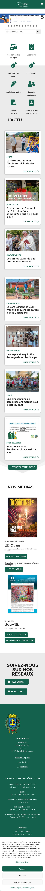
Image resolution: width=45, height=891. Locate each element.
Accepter (22, 869)
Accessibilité (22, 767)
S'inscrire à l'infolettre (21, 640)
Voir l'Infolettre (17, 634)
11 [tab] (36, 26)
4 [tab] (17, 26)
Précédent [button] (3, 18)
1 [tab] (8, 26)
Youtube (16, 691)
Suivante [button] (42, 18)
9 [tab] (30, 26)
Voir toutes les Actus (23, 467)
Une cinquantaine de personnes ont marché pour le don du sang (22, 402)
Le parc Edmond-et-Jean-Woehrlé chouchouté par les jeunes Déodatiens (22, 310)
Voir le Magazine (17, 556)
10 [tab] (33, 26)
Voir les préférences (22, 882)
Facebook (17, 681)
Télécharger (15, 569)
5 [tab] (19, 26)
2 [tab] (11, 26)
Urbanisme (31, 55)
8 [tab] (28, 26)
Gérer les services (22, 862)
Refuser (22, 875)
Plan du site (22, 762)
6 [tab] (22, 26)
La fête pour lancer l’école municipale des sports (20, 163)
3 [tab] (14, 26)
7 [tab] (25, 26)
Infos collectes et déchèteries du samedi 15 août (21, 449)
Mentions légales (15, 888)
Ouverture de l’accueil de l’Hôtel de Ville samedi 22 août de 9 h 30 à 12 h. (22, 212)
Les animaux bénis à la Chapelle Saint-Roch (20, 260)
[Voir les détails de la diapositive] (22, 18)
